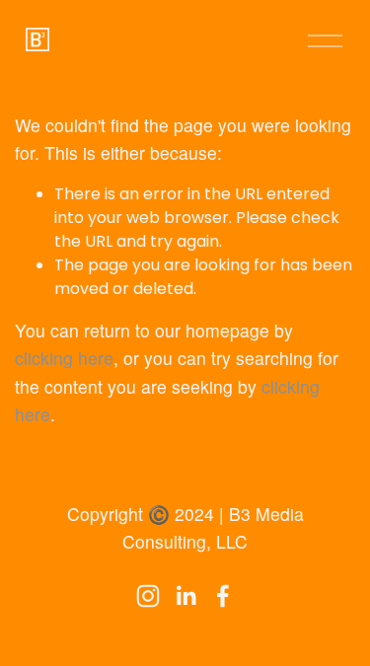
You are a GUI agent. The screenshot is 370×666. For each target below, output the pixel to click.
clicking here (64, 357)
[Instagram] (148, 596)
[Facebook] (223, 596)
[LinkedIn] (185, 596)
